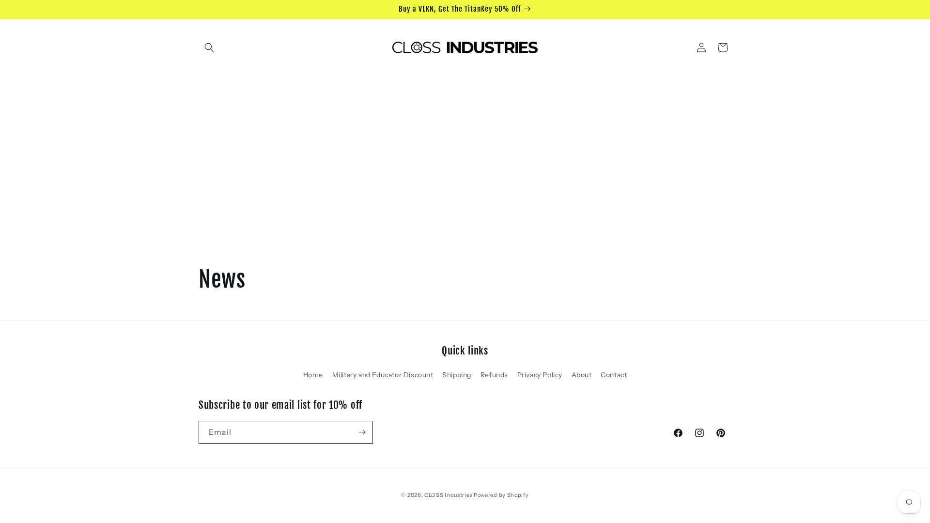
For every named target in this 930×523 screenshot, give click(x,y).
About (582, 374)
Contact (614, 374)
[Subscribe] (361, 432)
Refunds (494, 374)
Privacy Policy (539, 374)
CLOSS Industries (448, 495)
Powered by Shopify (501, 495)
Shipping (456, 374)
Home (313, 374)
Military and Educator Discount (383, 374)
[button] (209, 47)
